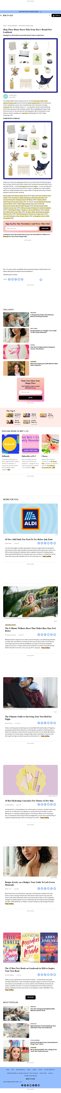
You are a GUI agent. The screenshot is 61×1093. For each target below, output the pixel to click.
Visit (8, 469)
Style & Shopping (12, 25)
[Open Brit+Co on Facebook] (22, 1085)
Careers (34, 1069)
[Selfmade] (10, 444)
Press (12, 1069)
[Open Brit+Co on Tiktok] (36, 1085)
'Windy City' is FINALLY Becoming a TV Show (34, 415)
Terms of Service (33, 1073)
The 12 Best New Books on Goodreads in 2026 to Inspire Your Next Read (30, 969)
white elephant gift (34, 103)
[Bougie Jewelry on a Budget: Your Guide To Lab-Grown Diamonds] (16, 335)
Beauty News (33, 328)
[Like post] (41, 279)
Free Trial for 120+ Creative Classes (29, 11)
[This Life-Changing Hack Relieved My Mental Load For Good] (16, 1013)
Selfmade (5, 456)
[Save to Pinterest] (12, 279)
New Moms (33, 312)
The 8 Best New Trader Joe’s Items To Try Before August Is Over (51, 415)
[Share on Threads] (22, 279)
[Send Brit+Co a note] (39, 1085)
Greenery (24, 186)
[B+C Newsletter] (30, 444)
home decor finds (38, 101)
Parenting (33, 1006)
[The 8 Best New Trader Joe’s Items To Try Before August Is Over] (43, 415)
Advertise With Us (20, 1069)
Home (4, 25)
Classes (44, 456)
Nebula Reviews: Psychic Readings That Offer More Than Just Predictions (43, 1026)
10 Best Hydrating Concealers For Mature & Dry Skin (29, 800)
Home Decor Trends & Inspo (26, 25)
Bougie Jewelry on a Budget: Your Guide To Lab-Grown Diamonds (43, 331)
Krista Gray (9, 723)
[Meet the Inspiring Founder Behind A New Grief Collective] (16, 368)
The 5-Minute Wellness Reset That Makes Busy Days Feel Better (30, 629)
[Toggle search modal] (49, 15)
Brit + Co (9, 889)
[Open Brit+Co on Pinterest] (25, 1085)
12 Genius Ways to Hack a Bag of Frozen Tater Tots (18, 415)
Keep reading (47, 556)
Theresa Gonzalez (11, 635)
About (8, 1069)
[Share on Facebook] (9, 279)
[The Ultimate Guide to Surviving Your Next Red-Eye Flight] (30, 692)
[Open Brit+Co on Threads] (33, 1085)
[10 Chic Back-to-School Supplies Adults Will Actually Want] (26, 422)
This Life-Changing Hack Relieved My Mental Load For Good (42, 1009)
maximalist (25, 113)
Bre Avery (9, 543)
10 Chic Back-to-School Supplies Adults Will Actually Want (34, 421)
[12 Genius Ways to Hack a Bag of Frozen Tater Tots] (9, 415)
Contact (40, 1069)
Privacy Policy (43, 1073)
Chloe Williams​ (10, 975)
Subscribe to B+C (29, 456)
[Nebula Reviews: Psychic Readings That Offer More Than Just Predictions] (16, 1030)
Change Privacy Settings (30, 1075)
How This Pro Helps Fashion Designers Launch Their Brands (42, 348)
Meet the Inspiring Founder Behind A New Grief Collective (44, 364)
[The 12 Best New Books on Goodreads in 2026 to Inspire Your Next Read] (30, 948)
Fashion (32, 345)
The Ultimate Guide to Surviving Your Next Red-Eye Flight (28, 717)
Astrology (33, 1023)
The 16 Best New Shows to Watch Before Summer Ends (18, 421)
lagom (36, 186)
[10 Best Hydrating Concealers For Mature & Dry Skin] (30, 780)
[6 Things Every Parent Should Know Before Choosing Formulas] (16, 319)
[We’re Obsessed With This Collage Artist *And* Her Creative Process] (16, 1054)
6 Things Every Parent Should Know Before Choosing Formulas (42, 315)
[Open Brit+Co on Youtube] (31, 1085)
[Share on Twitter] (15, 279)
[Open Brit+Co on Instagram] (28, 1085)
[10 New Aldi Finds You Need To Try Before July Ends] (30, 519)
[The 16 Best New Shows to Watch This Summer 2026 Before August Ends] (9, 422)
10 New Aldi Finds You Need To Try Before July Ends (29, 539)
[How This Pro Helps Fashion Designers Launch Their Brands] (16, 352)
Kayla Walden (10, 805)
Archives (51, 1073)
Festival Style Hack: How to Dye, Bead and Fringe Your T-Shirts (44, 1043)
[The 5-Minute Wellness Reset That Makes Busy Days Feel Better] (30, 601)
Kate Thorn (14, 95)
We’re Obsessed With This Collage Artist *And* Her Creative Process (43, 1050)
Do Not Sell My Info (49, 1069)
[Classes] (50, 444)
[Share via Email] (19, 279)
